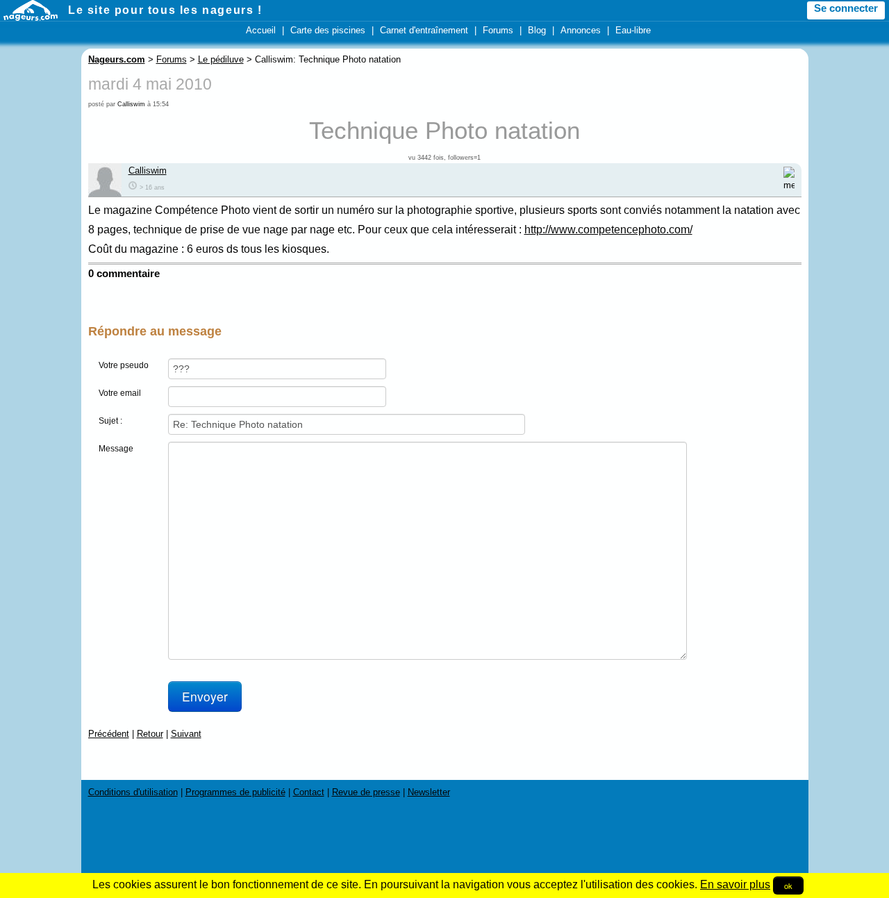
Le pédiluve (221, 59)
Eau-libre (633, 30)
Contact (308, 792)
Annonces (580, 30)
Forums (498, 30)
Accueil (261, 30)
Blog (537, 30)
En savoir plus (735, 884)
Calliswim (131, 104)
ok (788, 885)
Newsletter (429, 792)
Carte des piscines (327, 30)
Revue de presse (366, 792)
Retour (150, 734)
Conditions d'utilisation (133, 792)
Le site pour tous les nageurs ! (165, 10)
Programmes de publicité (235, 792)
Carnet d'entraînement (424, 30)
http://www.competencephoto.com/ (608, 229)
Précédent (108, 734)
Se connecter (846, 8)
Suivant (186, 734)
